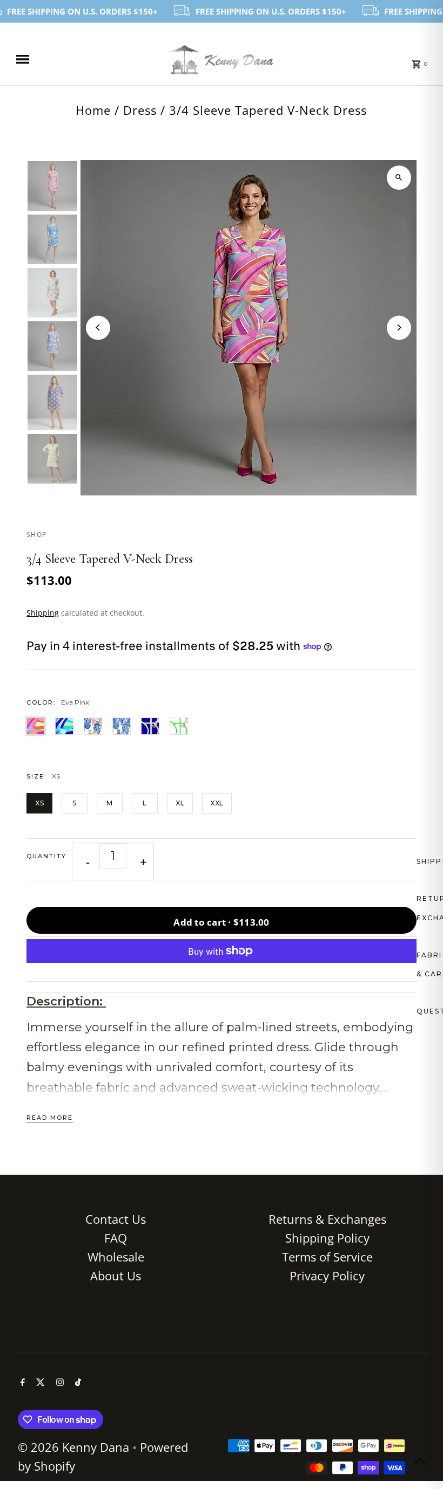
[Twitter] (39, 1383)
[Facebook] (21, 1383)
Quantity (46, 856)
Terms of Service (327, 1257)
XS (39, 803)
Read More (49, 1117)
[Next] (399, 327)
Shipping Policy (327, 1238)
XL (180, 803)
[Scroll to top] (420, 1461)
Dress (140, 110)
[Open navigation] (84, 59)
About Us (115, 1275)
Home (93, 110)
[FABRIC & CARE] (221, 965)
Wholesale (116, 1257)
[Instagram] (58, 1383)
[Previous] (98, 327)
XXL (216, 803)
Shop (36, 534)
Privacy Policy (327, 1275)
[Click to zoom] (399, 178)
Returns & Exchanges (327, 1219)
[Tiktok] (76, 1383)
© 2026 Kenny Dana (75, 1447)
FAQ (115, 1238)
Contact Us (115, 1219)
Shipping (42, 613)
